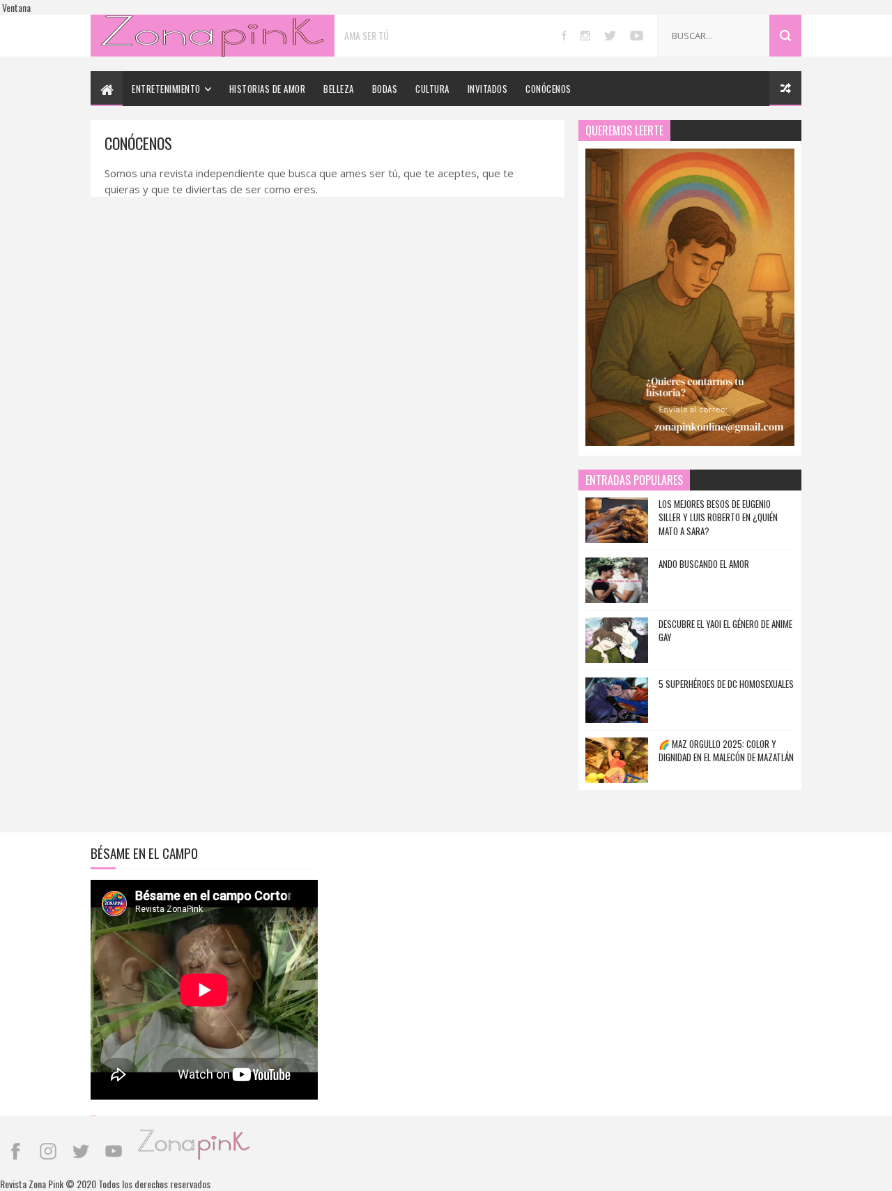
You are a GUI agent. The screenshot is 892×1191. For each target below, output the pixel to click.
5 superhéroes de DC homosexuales (726, 684)
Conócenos (548, 89)
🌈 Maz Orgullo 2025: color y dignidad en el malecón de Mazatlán (726, 751)
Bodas (385, 89)
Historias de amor (267, 89)
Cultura (432, 89)
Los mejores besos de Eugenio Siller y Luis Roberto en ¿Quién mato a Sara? (718, 517)
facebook (564, 36)
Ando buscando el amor (704, 564)
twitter (610, 36)
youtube (636, 36)
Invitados (488, 89)
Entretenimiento (166, 89)
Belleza (338, 89)
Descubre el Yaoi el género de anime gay (725, 631)
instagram (585, 36)
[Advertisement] (446, 941)
